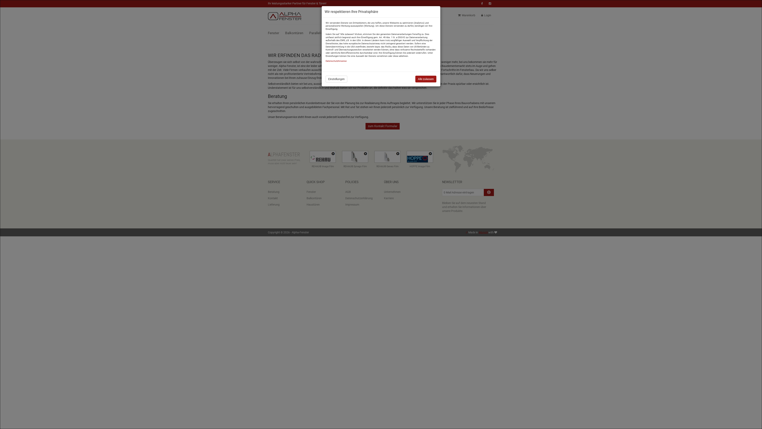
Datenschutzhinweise (336, 61)
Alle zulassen (426, 79)
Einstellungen (336, 79)
